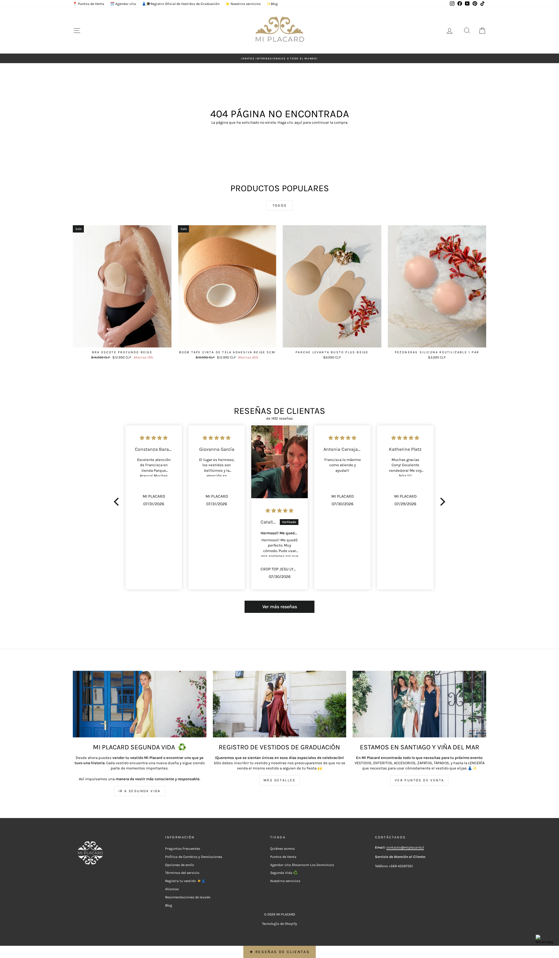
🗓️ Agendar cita (123, 4)
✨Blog (272, 4)
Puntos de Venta (283, 857)
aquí (298, 122)
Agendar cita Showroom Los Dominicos (302, 865)
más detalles (279, 780)
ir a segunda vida (139, 791)
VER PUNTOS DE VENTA (419, 780)
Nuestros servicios (285, 881)
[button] (118, 502)
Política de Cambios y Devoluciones (193, 857)
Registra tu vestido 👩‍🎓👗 (185, 881)
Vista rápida (122, 342)
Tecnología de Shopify (279, 924)
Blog (168, 905)
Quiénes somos (282, 849)
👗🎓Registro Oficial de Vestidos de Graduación (181, 4)
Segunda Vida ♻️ (284, 873)
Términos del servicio (182, 873)
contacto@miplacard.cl (405, 847)
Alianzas (172, 889)
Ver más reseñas (279, 606)
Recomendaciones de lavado (187, 897)
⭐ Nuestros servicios (243, 4)
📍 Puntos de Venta (88, 4)
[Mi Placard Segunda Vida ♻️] (139, 704)
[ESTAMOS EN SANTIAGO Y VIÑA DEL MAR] (419, 704)
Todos (280, 205)
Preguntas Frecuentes (182, 849)
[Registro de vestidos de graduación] (279, 704)
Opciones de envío (179, 865)
